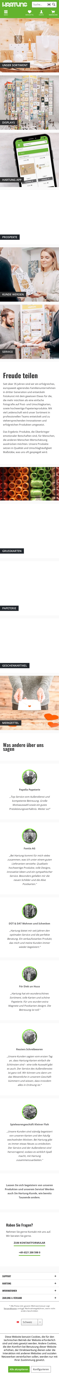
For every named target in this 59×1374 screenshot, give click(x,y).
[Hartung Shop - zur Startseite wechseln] (14, 5)
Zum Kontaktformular (29, 1242)
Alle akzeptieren (19, 1369)
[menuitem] (53, 13)
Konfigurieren (41, 1369)
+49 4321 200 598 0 (29, 1252)
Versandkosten (10, 1308)
